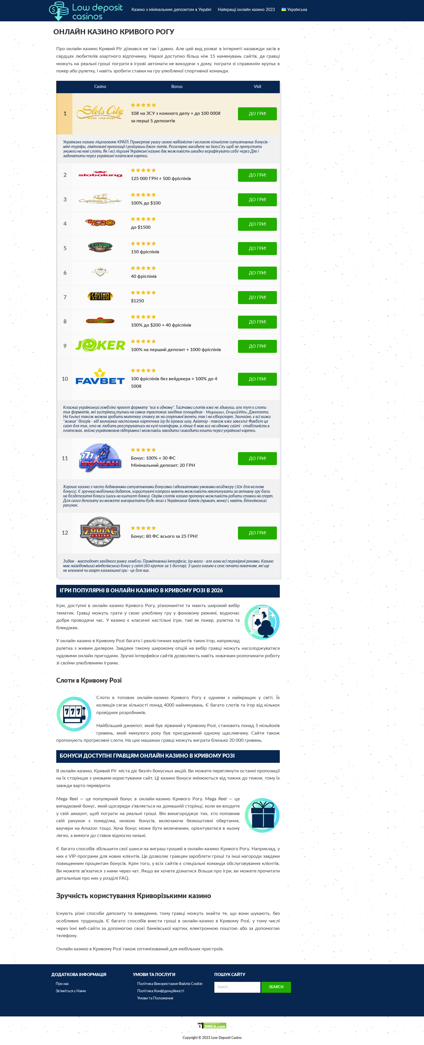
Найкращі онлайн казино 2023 (246, 10)
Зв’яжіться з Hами (71, 991)
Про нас (62, 984)
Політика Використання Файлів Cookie (169, 984)
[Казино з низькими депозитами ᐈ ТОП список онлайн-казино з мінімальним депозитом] (86, 10)
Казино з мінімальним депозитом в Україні (171, 10)
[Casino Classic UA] (100, 327)
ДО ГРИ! (257, 114)
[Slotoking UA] (100, 180)
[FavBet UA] (100, 393)
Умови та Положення (155, 998)
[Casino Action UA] (100, 302)
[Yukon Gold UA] (100, 253)
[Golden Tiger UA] (100, 229)
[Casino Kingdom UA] (100, 278)
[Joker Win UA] (100, 351)
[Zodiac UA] (100, 546)
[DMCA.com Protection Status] (212, 1028)
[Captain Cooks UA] (100, 205)
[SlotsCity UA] (100, 127)
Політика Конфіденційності (160, 991)
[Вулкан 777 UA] (100, 472)
